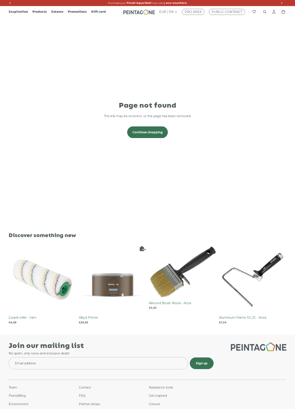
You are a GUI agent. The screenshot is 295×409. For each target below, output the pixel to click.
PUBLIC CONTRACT (227, 12)
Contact (85, 387)
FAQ (82, 396)
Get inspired (158, 396)
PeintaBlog (17, 396)
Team (13, 387)
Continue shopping (147, 132)
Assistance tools (161, 387)
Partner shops (89, 404)
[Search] (265, 12)
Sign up (202, 363)
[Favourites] (254, 12)
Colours (154, 404)
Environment (19, 404)
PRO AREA (193, 12)
